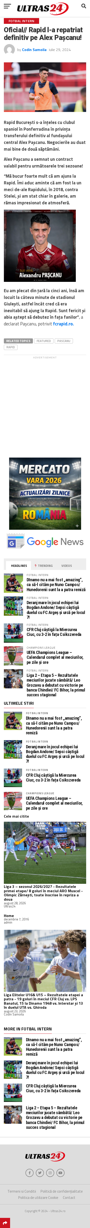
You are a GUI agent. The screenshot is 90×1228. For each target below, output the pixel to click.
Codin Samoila (34, 49)
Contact (69, 1197)
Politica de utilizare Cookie (38, 1197)
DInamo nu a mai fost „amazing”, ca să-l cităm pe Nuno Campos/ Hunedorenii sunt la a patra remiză (56, 584)
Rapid (10, 347)
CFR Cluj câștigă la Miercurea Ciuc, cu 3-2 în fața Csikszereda (54, 632)
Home (9, 915)
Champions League (40, 793)
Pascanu (63, 340)
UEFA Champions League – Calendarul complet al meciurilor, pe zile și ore (55, 657)
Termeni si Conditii (21, 1191)
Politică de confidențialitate (62, 1191)
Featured (44, 340)
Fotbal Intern (37, 713)
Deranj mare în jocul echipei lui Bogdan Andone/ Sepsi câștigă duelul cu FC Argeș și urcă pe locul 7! (56, 610)
